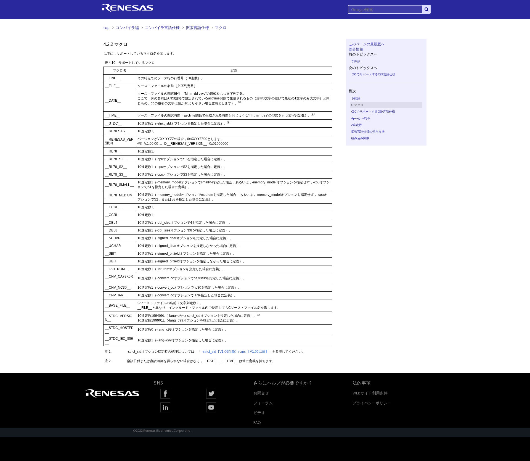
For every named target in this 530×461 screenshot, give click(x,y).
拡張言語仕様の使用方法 (368, 131)
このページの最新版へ (367, 43)
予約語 (356, 61)
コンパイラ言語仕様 (162, 27)
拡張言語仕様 (197, 27)
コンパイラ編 (127, 27)
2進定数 (356, 125)
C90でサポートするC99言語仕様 (373, 74)
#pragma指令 (360, 118)
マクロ (221, 27)
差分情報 (356, 49)
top (107, 27)
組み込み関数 (360, 138)
